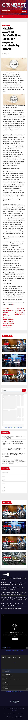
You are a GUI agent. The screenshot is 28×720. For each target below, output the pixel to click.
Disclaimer (15, 713)
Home (5, 713)
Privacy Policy (21, 713)
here (13, 304)
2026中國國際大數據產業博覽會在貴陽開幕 (11, 608)
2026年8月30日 (8, 516)
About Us (10, 713)
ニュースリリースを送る (17, 716)
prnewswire (6, 374)
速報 (8, 25)
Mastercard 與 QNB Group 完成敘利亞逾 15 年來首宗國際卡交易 (13, 347)
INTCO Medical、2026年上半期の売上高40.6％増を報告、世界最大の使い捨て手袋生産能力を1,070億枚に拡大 (14, 461)
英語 (6, 25)
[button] (25, 16)
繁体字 (4, 483)
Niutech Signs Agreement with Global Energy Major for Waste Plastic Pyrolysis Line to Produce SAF (13, 455)
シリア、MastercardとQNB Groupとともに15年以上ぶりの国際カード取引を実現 (13, 377)
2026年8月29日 (8, 547)
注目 (13, 374)
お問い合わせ (8, 716)
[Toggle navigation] (14, 16)
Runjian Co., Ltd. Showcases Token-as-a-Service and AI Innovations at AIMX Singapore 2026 (13, 443)
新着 (3, 25)
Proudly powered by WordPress (10, 708)
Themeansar (13, 710)
